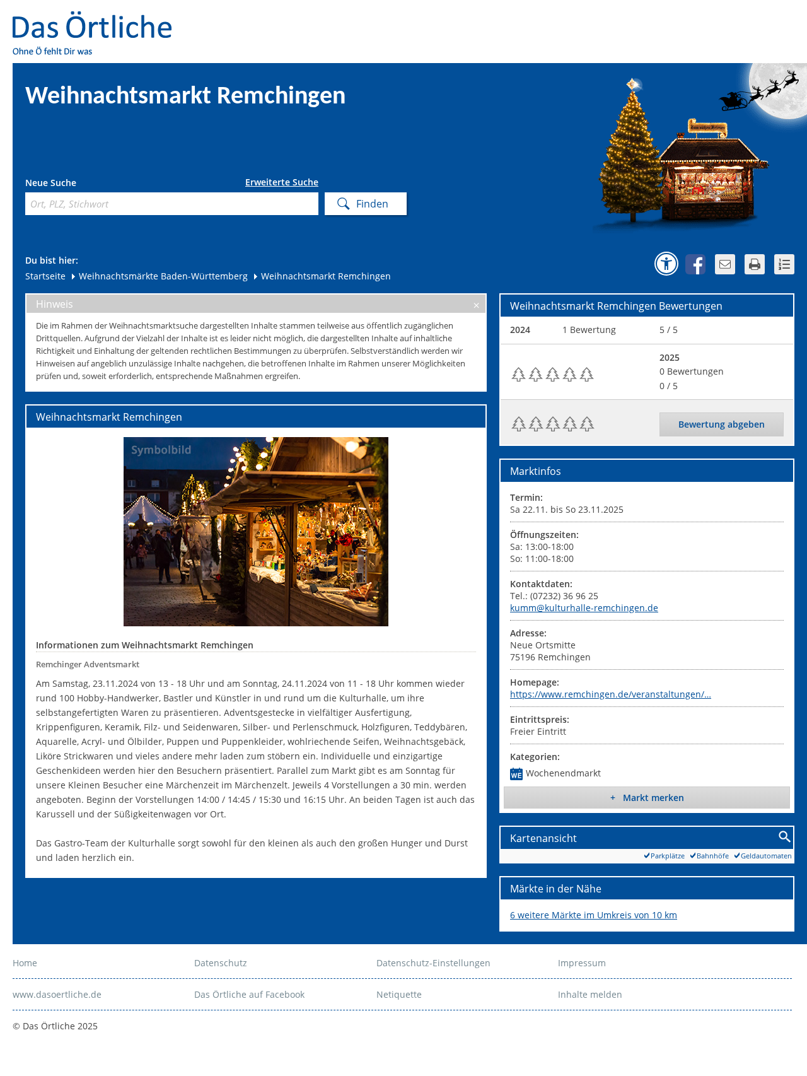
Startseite (45, 276)
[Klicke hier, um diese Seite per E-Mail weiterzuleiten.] (725, 264)
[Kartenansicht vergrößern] (785, 837)
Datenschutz (220, 963)
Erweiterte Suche (281, 182)
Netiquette (399, 994)
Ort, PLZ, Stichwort (81, 184)
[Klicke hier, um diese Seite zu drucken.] (755, 264)
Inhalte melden (590, 994)
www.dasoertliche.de (57, 994)
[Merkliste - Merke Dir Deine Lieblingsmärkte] (784, 264)
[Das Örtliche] (98, 19)
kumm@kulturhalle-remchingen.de (584, 608)
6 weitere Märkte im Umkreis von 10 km (593, 915)
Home (25, 963)
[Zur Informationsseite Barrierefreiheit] (666, 263)
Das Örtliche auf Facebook (249, 994)
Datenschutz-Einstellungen (433, 963)
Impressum (582, 963)
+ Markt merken (647, 798)
